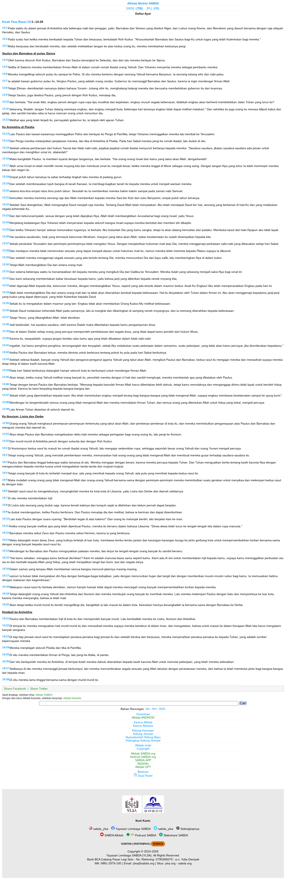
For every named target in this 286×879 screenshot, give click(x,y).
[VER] (130, 8)
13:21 (5, 197)
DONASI (158, 843)
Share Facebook (15, 688)
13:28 (5, 250)
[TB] (140, 8)
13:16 (5, 158)
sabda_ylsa (100, 828)
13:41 (5, 345)
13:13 (5, 133)
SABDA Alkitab (113, 835)
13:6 (5, 74)
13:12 (5, 119)
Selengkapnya (189, 828)
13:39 (5, 331)
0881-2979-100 (111, 863)
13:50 (5, 423)
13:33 (5, 285)
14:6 (5, 491)
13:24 (5, 222)
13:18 (5, 176)
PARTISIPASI (141, 843)
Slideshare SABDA (175, 835)
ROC (162, 709)
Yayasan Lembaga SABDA (133, 828)
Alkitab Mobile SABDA (143, 3)
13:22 (5, 204)
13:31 (5, 271)
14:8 (5, 505)
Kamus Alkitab (143, 722)
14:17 (5, 575)
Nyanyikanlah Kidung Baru (143, 737)
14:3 (5, 462)
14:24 (5, 647)
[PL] (149, 8)
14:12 (5, 532)
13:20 (5, 190)
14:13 (5, 540)
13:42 (5, 352)
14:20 (5, 604)
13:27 (5, 243)
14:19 (5, 593)
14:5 (5, 480)
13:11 (5, 109)
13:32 (5, 278)
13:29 (5, 257)
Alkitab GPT (143, 767)
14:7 (5, 498)
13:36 (5, 310)
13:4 (5, 60)
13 (29, 21)
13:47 (5, 395)
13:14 (5, 140)
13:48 (5, 402)
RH (154, 709)
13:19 (5, 183)
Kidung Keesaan (143, 730)
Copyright (143, 748)
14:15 (5, 557)
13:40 (5, 338)
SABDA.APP (143, 760)
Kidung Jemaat (143, 733)
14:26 (5, 661)
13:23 (5, 215)
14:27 (5, 668)
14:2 (5, 455)
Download (143, 714)
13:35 (5, 303)
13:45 (5, 377)
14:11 (5, 526)
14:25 (5, 654)
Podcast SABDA (145, 835)
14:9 (5, 512)
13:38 (5, 324)
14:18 (5, 586)
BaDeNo (143, 763)
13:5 (5, 66)
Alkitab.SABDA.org (143, 753)
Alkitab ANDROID (143, 717)
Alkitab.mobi (143, 745)
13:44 (5, 370)
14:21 (5, 618)
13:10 (5, 101)
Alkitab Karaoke (72, 698)
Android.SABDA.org (143, 756)
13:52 (5, 441)
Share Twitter (39, 688)
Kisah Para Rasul (14, 21)
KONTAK (126, 843)
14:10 (5, 518)
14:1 (5, 448)
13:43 (5, 359)
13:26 (5, 236)
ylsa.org (170, 863)
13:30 (5, 264)
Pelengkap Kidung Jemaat (143, 740)
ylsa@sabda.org (143, 863)
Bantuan (143, 771)
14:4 (5, 473)
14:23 (5, 636)
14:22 (5, 625)
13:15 (5, 147)
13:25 (5, 229)
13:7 (5, 81)
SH (147, 709)
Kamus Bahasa (143, 725)
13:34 (5, 292)
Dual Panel (144, 775)
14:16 (5, 568)
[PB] (156, 8)
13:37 (5, 317)
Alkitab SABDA (43, 695)
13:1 (5, 28)
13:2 (5, 39)
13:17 (5, 165)
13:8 (5, 88)
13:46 (5, 384)
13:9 (5, 95)
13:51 (5, 434)
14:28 (5, 679)
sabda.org (185, 863)
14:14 (5, 550)
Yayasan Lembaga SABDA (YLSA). (129, 855)
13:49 (5, 409)
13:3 (5, 46)
